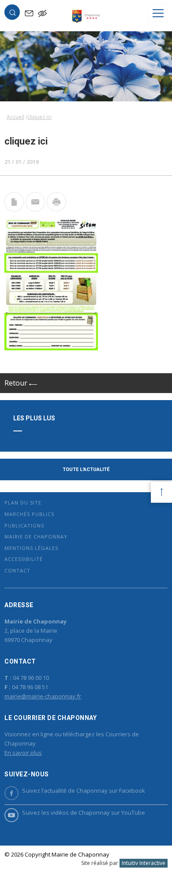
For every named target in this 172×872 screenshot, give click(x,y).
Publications (24, 525)
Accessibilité (23, 559)
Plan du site (22, 502)
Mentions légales (31, 548)
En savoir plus (23, 753)
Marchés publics (29, 514)
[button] (12, 14)
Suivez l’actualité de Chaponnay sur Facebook (83, 790)
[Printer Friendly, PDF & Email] (14, 209)
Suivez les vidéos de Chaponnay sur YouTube (83, 812)
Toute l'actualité (86, 469)
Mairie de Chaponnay (35, 536)
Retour (16, 383)
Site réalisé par (123, 863)
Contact (17, 570)
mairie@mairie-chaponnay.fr (42, 696)
